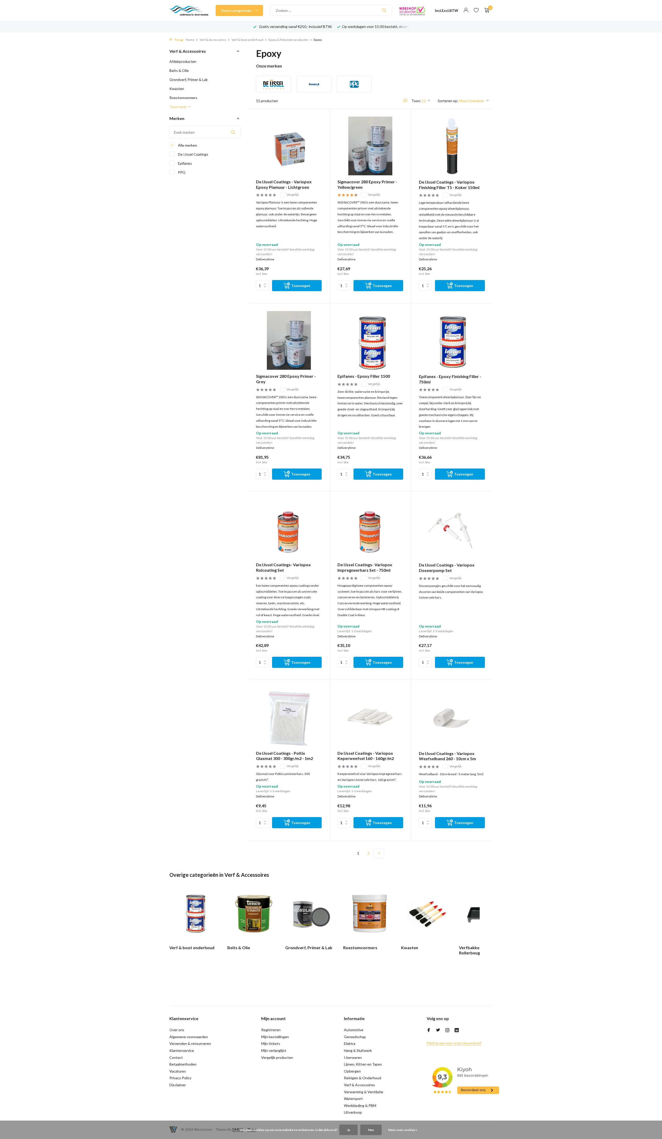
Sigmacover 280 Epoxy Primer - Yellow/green (367, 184)
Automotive (353, 1030)
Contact (176, 1057)
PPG (181, 172)
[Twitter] (438, 1030)
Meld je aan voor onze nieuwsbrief (454, 1043)
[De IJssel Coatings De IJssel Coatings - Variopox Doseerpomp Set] (452, 529)
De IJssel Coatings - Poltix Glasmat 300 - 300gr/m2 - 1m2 (284, 756)
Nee (371, 1130)
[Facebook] (429, 1030)
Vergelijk (293, 195)
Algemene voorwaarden (188, 1037)
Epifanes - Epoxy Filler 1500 (363, 376)
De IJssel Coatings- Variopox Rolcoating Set (283, 567)
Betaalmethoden (183, 1064)
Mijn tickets (270, 1043)
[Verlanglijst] (476, 10)
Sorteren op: (448, 101)
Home (190, 40)
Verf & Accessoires (213, 40)
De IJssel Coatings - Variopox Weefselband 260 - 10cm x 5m (447, 756)
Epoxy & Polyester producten (288, 40)
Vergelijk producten (277, 1057)
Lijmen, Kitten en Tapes (363, 1064)
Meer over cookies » (402, 1130)
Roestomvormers (183, 97)
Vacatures (177, 1071)
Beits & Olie (179, 70)
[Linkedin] (457, 1030)
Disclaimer (177, 1085)
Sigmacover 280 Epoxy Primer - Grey (286, 379)
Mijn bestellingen (275, 1037)
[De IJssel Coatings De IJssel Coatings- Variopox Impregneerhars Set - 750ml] (370, 529)
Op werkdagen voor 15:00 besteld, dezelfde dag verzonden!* (391, 26)
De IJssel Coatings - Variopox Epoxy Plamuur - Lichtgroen (284, 184)
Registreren (271, 1030)
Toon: (416, 101)
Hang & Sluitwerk (358, 1050)
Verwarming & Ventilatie (363, 1092)
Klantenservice (181, 1050)
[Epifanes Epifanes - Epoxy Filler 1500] (370, 340)
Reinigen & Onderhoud (362, 1078)
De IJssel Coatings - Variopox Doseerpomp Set (447, 567)
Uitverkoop (353, 1112)
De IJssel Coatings (192, 154)
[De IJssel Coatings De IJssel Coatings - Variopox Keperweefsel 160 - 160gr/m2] (370, 717)
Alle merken (187, 145)
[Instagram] (447, 1030)
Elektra (349, 1043)
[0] (486, 10)
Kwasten (176, 88)
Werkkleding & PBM (360, 1105)
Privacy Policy (180, 1078)
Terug (178, 40)
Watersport (353, 1098)
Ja (348, 1130)
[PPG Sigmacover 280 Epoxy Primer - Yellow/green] (370, 146)
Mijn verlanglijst (273, 1050)
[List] (405, 100)
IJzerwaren (353, 1057)
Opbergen (352, 1071)
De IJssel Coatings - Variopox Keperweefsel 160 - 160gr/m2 (365, 756)
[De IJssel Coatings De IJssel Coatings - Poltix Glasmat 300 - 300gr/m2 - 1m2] (289, 717)
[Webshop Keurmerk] (412, 10)
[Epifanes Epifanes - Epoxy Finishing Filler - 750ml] (452, 340)
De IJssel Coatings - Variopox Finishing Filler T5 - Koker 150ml (449, 184)
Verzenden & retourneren (190, 1043)
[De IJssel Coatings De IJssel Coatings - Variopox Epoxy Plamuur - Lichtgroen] (289, 146)
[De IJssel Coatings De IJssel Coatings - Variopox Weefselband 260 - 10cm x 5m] (452, 717)
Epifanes (184, 163)
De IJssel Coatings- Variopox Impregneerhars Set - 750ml (364, 567)
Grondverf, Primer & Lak (188, 79)
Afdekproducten (182, 61)
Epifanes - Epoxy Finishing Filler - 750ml (450, 379)
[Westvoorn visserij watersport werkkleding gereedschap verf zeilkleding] (188, 10)
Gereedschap (355, 1037)
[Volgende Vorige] (379, 853)
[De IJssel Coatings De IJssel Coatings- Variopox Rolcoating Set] (289, 529)
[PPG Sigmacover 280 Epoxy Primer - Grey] (289, 340)
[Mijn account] (465, 10)
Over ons (176, 1030)
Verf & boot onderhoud (247, 40)
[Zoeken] (384, 10)
